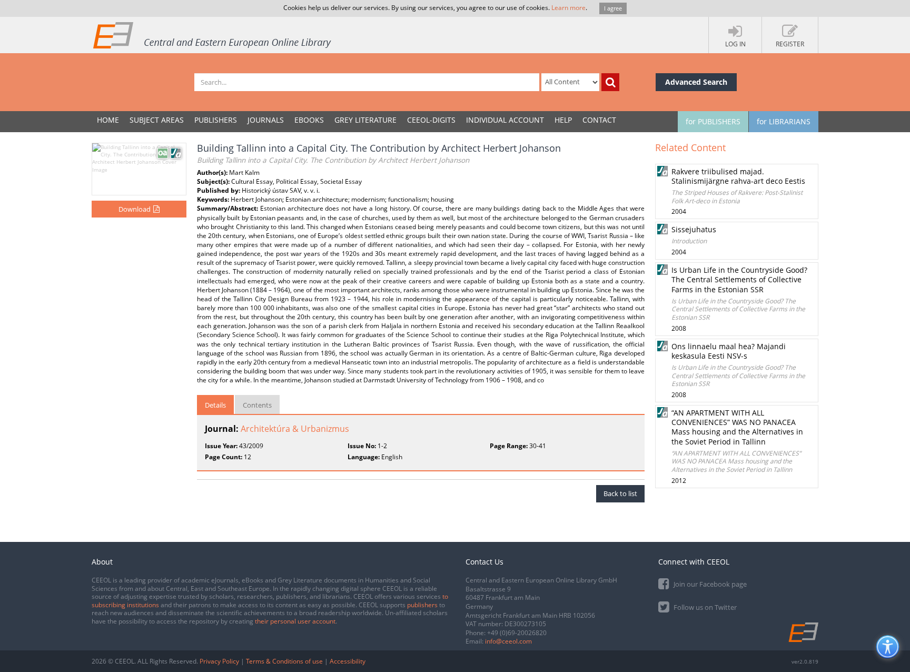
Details (215, 405)
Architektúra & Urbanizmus (295, 428)
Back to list (620, 493)
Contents (257, 405)
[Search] (610, 82)
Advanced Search (696, 82)
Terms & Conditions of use (284, 661)
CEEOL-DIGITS (431, 120)
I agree (613, 8)
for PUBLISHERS (713, 121)
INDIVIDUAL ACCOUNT (505, 120)
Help (563, 120)
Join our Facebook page (709, 584)
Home (108, 120)
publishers (422, 604)
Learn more (568, 7)
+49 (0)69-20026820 (517, 632)
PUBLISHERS (215, 120)
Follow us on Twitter (704, 607)
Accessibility (347, 661)
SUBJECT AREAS (157, 120)
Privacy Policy (219, 661)
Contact (599, 120)
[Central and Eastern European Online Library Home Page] (213, 35)
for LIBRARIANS (783, 121)
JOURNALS (266, 120)
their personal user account (295, 621)
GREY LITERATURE (365, 120)
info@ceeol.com (508, 641)
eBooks (309, 120)
